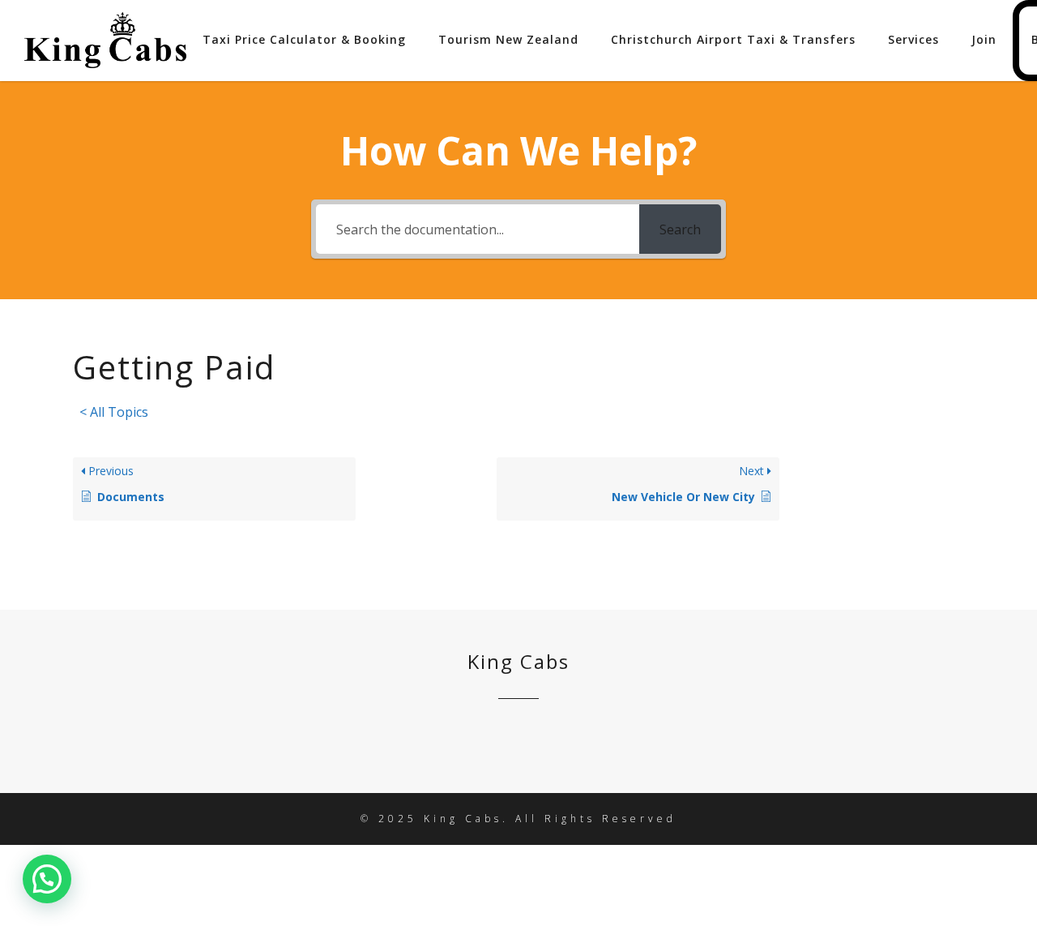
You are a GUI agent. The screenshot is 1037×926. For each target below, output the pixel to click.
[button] (47, 879)
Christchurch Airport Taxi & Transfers (733, 39)
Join (983, 39)
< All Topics (113, 412)
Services (913, 39)
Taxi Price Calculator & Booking (304, 39)
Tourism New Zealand (508, 39)
